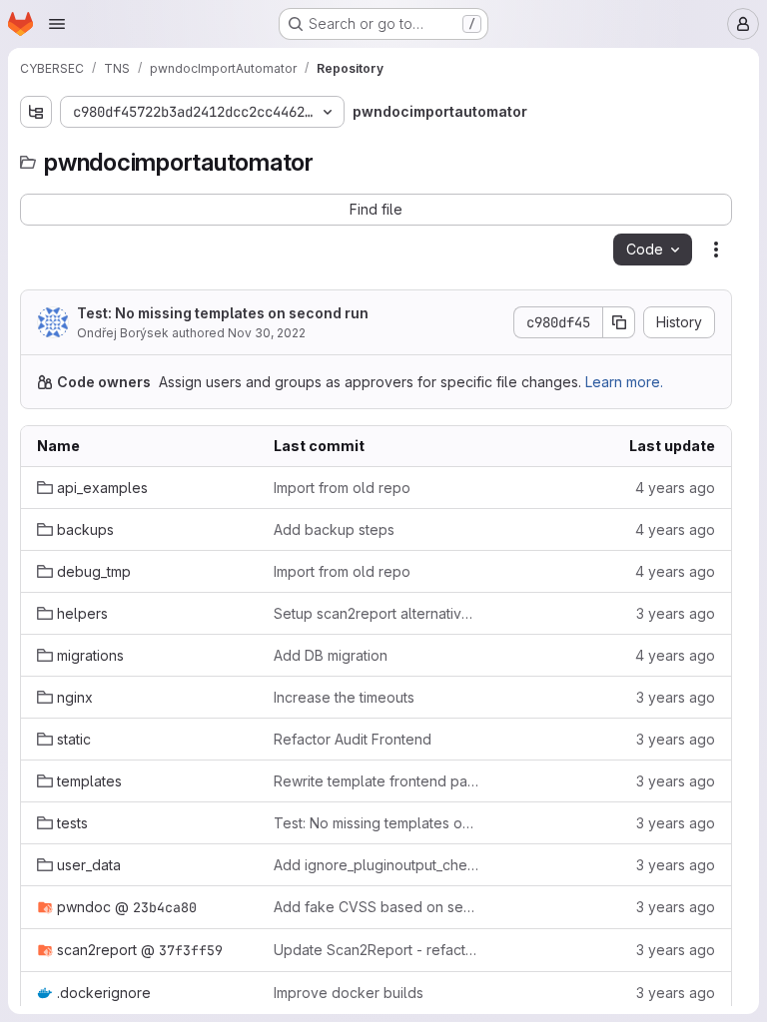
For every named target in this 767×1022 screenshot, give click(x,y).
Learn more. (624, 381)
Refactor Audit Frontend (352, 739)
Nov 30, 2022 (267, 332)
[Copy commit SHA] (619, 322)
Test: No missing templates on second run (223, 312)
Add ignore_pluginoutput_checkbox (376, 864)
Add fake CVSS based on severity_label (376, 906)
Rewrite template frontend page (376, 780)
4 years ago (675, 487)
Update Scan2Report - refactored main (376, 949)
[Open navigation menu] (57, 24)
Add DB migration (330, 655)
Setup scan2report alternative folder (376, 613)
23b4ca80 (165, 907)
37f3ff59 (191, 950)
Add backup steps (334, 529)
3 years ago (675, 613)
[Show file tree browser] (36, 112)
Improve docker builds (348, 992)
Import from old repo (342, 487)
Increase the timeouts (344, 697)
